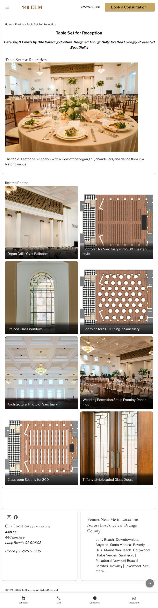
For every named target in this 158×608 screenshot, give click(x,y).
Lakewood (132, 566)
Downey (116, 566)
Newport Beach (125, 561)
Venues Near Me (101, 519)
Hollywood (141, 550)
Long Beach (104, 540)
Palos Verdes (107, 555)
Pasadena (103, 561)
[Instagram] (9, 517)
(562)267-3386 (28, 551)
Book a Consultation (129, 7)
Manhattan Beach (117, 550)
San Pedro (127, 555)
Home (9, 24)
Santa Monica (120, 545)
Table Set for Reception (41, 24)
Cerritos (101, 566)
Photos (20, 24)
